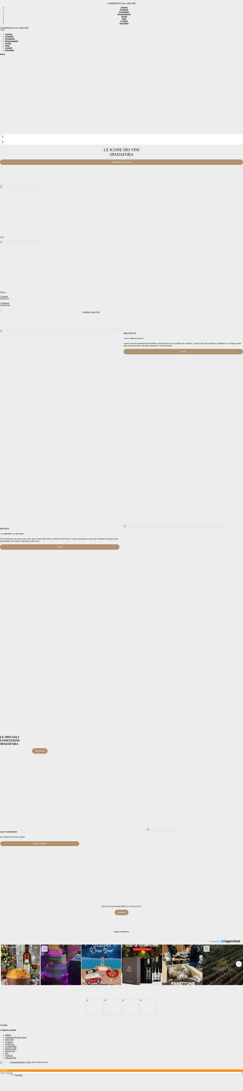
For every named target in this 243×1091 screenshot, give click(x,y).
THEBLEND (10, 1058)
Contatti (124, 21)
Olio (7, 1053)
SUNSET (9, 1056)
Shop (124, 19)
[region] (121, 101)
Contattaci (121, 912)
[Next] (1, 310)
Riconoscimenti (124, 14)
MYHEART (10, 1051)
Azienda (124, 7)
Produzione (124, 12)
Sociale (124, 16)
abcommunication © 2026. (21, 1062)
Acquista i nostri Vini (90, 312)
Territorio (124, 10)
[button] (121, 136)
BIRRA (8, 1035)
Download (124, 23)
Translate (18, 1075)
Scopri (183, 351)
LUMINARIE (11, 1046)
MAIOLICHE (11, 1049)
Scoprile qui (40, 751)
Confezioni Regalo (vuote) (15, 1037)
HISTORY (9, 1040)
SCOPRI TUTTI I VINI (121, 162)
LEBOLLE (9, 1044)
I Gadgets (9, 1042)
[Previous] (1, 185)
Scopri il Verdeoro (40, 843)
